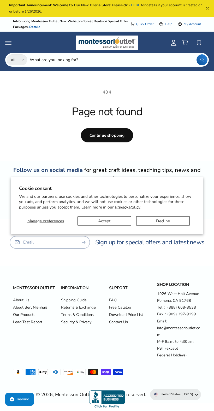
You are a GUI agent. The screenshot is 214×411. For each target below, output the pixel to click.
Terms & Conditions (77, 314)
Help (168, 24)
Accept (104, 220)
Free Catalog (120, 307)
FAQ (113, 300)
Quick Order (144, 24)
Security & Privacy (76, 322)
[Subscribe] (84, 242)
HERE (135, 5)
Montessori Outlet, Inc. (78, 394)
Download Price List (126, 314)
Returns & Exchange (78, 307)
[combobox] (118, 60)
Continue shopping (107, 135)
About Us (21, 300)
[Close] (207, 8)
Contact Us (118, 322)
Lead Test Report (27, 322)
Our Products (24, 314)
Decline (163, 220)
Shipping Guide (74, 300)
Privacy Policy (127, 207)
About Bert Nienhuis (30, 307)
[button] (8, 42)
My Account (192, 24)
